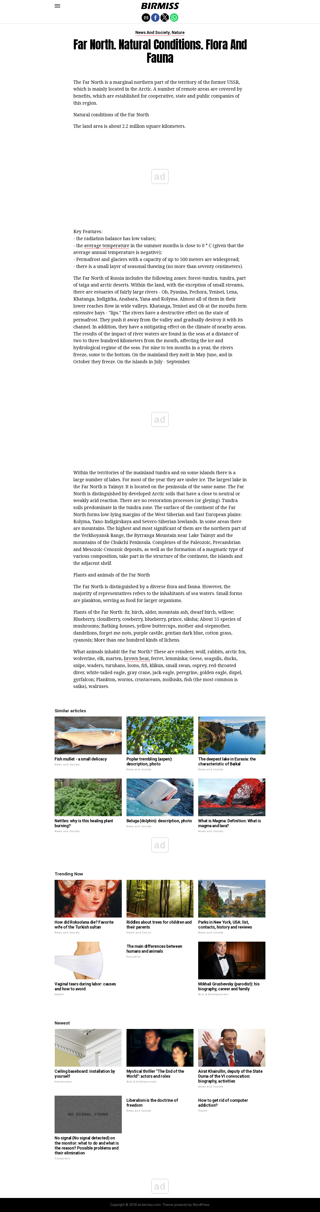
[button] (57, 5)
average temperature (106, 245)
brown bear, (137, 658)
